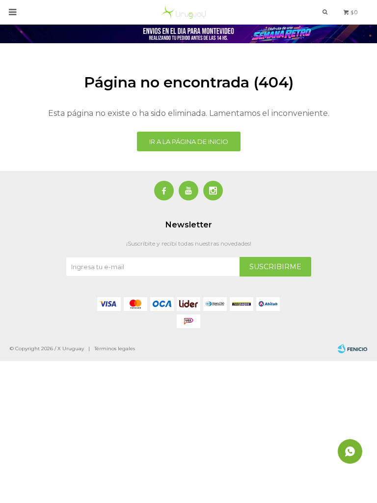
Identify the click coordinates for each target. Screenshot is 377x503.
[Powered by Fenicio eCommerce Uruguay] (352, 348)
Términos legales (114, 348)
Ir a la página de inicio (188, 141)
